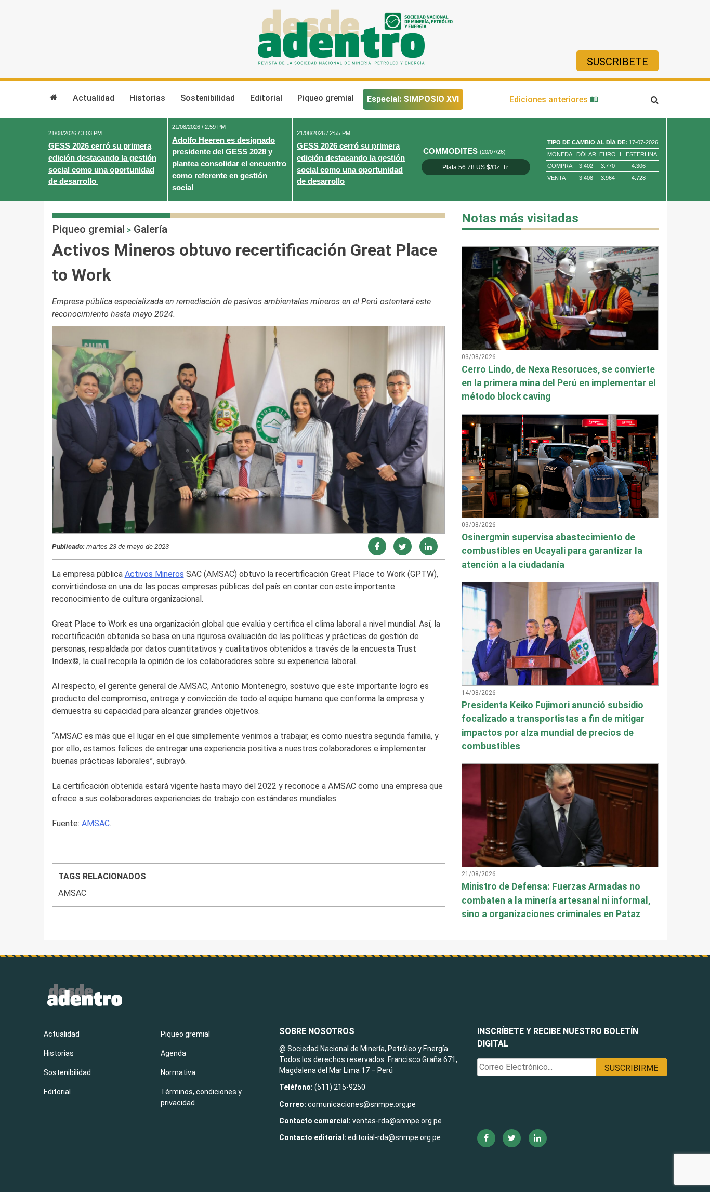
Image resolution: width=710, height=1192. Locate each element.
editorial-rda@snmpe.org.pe (394, 1137)
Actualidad (93, 98)
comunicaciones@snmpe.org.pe (362, 1104)
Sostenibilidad (207, 98)
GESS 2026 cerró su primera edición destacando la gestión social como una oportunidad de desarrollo (102, 163)
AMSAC (96, 823)
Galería (150, 229)
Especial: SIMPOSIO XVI (413, 99)
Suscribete (617, 62)
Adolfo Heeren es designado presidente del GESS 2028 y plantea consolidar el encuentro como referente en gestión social (229, 164)
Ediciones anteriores (549, 99)
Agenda (173, 1053)
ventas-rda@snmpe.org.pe (397, 1121)
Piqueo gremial (325, 98)
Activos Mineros (154, 574)
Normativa (178, 1072)
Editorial (266, 98)
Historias (147, 98)
